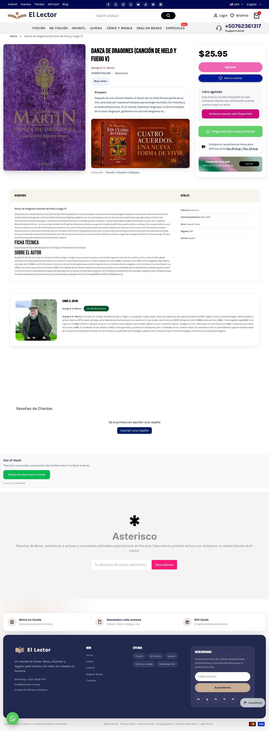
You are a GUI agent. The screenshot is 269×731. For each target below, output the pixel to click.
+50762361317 (243, 26)
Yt (224, 699)
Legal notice (206, 724)
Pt (233, 699)
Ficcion (139, 656)
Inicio (89, 655)
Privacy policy (127, 724)
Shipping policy (164, 724)
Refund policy (111, 724)
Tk (215, 699)
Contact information (186, 724)
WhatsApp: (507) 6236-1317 (30, 679)
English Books (94, 674)
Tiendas (39, 4)
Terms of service (145, 724)
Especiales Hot (167, 664)
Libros (90, 661)
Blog (65, 4)
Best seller (100, 81)
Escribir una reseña (134, 430)
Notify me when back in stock (26, 474)
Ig (207, 699)
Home (13, 36)
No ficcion (155, 656)
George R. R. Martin (103, 68)
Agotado (230, 67)
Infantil (12, 4)
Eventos (26, 4)
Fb (198, 699)
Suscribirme (223, 687)
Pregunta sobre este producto (233, 131)
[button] (231, 78)
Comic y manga (143, 664)
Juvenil (171, 656)
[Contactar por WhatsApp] (12, 718)
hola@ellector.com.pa (27, 684)
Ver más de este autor (96, 308)
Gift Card (53, 4)
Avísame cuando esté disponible (230, 113)
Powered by (14, 483)
